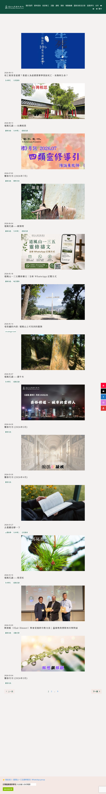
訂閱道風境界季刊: (10, 784)
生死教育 (16, 80)
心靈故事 (8, 532)
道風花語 (25, 131)
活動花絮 (16, 633)
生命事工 (8, 80)
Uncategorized (10, 331)
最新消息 (8, 131)
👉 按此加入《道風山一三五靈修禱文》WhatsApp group (24, 780)
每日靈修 (16, 281)
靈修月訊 (16, 181)
